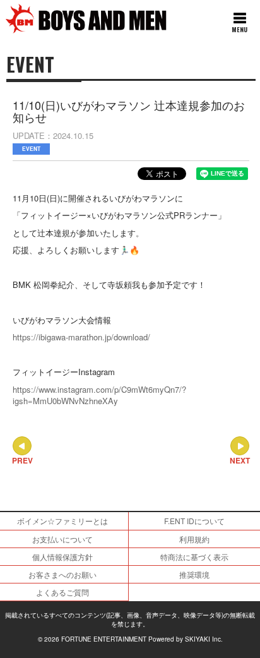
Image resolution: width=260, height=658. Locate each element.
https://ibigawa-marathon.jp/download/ (81, 337)
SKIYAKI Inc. (204, 639)
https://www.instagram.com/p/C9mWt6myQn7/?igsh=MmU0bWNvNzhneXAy (99, 395)
